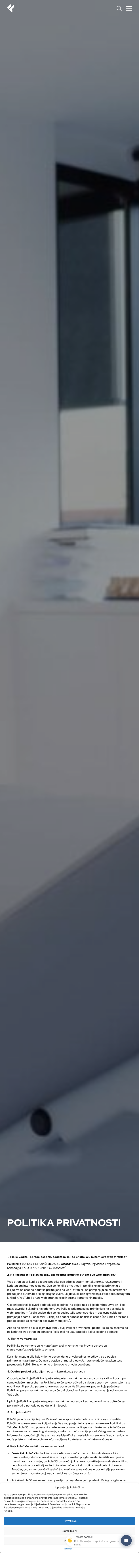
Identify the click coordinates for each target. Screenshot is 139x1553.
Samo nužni (69, 1530)
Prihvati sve (70, 1520)
